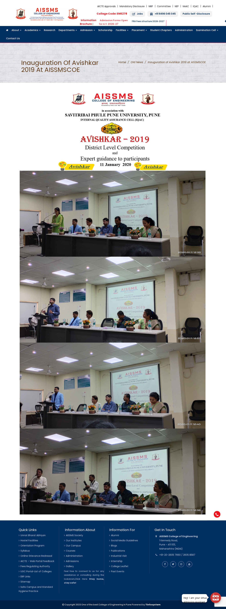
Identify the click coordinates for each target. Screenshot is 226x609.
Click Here (81, 579)
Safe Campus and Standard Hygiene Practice (36, 589)
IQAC (196, 6)
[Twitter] (173, 564)
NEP (177, 6)
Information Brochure (88, 22)
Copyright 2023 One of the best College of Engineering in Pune (97, 604)
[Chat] (215, 597)
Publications (118, 550)
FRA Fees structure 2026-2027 (148, 21)
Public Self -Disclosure (196, 13)
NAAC (186, 6)
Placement (138, 30)
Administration (184, 30)
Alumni (207, 6)
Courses (70, 550)
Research (49, 30)
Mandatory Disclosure (132, 6)
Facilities (121, 30)
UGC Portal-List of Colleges (36, 571)
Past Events (117, 571)
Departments (67, 30)
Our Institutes (74, 540)
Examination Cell (206, 30)
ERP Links (25, 576)
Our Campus (73, 545)
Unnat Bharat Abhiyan (33, 535)
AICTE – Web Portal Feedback (37, 561)
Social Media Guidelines (124, 540)
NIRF (151, 6)
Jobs (140, 13)
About (16, 30)
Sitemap (25, 581)
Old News (137, 62)
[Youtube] (189, 564)
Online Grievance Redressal (36, 556)
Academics (32, 30)
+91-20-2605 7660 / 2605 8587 (177, 555)
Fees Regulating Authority (35, 566)
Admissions (72, 561)
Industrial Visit (119, 556)
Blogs (114, 545)
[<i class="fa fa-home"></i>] (7, 30)
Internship (116, 561)
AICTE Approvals (106, 6)
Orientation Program (32, 545)
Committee (164, 6)
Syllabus (25, 550)
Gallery (70, 566)
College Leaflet (119, 566)
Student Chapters (161, 30)
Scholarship (105, 30)
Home (122, 62)
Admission (86, 30)
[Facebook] (165, 564)
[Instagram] (181, 564)
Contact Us (13, 38)
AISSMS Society (74, 535)
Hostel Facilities (29, 540)
